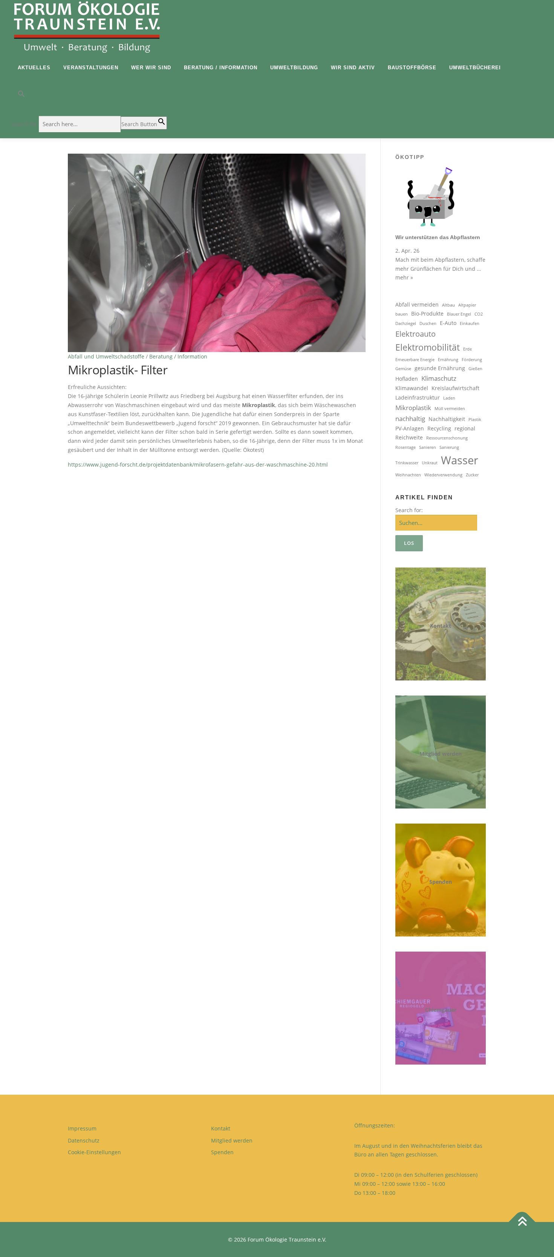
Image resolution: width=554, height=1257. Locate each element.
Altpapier (467, 305)
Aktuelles (34, 67)
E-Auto (448, 322)
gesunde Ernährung (440, 368)
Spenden (440, 881)
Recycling (439, 428)
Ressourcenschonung (447, 438)
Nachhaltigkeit (447, 419)
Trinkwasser (406, 462)
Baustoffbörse (412, 67)
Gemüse (403, 368)
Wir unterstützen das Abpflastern (437, 237)
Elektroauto (415, 334)
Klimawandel (411, 388)
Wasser (459, 460)
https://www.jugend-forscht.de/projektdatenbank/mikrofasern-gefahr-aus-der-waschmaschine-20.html (198, 464)
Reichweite (409, 437)
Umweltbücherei (475, 67)
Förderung (472, 359)
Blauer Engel (459, 314)
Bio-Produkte (427, 313)
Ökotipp (409, 157)
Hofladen (406, 378)
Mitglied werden (440, 753)
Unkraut (430, 462)
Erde (467, 349)
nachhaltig (410, 418)
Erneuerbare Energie (415, 359)
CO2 (478, 314)
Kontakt (440, 625)
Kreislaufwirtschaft (455, 388)
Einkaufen (469, 323)
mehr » (404, 277)
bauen (401, 314)
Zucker (472, 474)
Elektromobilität (427, 347)
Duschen (427, 323)
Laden (449, 398)
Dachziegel (405, 323)
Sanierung (449, 447)
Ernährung (448, 359)
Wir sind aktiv (353, 67)
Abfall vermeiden (417, 304)
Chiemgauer (440, 1009)
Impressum (82, 1128)
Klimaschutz (438, 378)
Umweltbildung (294, 67)
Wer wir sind (151, 67)
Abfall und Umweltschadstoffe (106, 356)
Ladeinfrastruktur (417, 397)
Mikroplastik (413, 407)
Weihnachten (408, 474)
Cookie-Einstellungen (94, 1152)
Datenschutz (83, 1140)
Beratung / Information (220, 67)
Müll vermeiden (450, 408)
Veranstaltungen (90, 67)
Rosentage (405, 447)
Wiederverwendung (443, 474)
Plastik (474, 419)
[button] (89, 96)
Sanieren (427, 447)
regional (465, 428)
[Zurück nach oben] (522, 1221)
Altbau (448, 305)
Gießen (475, 368)
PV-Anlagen (409, 428)
